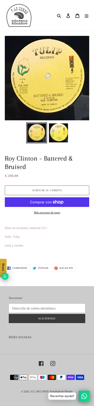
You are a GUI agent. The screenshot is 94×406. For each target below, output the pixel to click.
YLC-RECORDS (39, 391)
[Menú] (86, 15)
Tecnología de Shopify (61, 391)
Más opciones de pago (47, 212)
